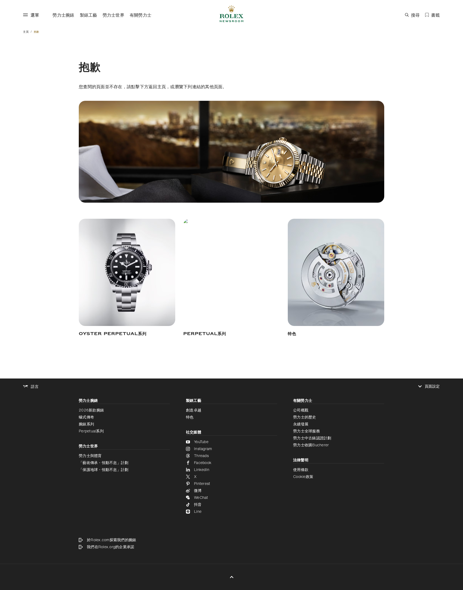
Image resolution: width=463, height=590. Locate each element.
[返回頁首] (231, 577)
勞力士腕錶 (63, 15)
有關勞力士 (140, 15)
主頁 (26, 32)
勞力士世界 (113, 15)
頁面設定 (432, 386)
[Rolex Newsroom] (231, 15)
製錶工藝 (88, 15)
